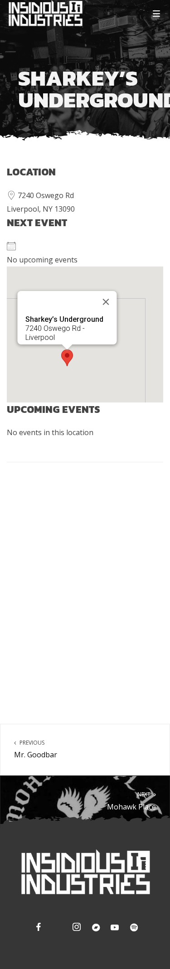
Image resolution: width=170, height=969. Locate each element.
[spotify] (132, 928)
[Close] (106, 302)
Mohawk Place (131, 801)
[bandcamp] (94, 928)
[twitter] (56, 928)
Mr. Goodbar (35, 749)
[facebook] (37, 928)
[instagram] (75, 928)
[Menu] (156, 13)
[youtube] (115, 929)
